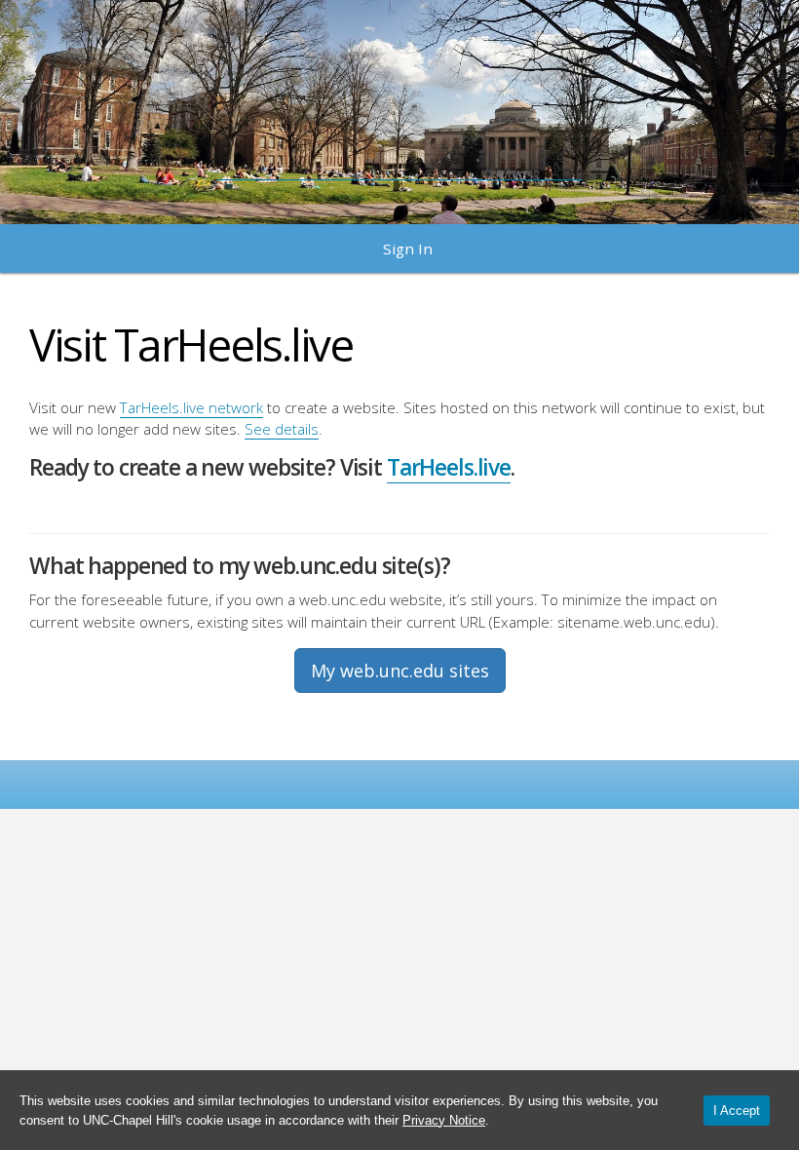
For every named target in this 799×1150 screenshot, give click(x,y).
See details (282, 429)
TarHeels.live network (191, 407)
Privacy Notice (443, 1120)
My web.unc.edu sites (400, 670)
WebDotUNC (400, 102)
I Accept (736, 1110)
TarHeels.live (449, 467)
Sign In (408, 248)
